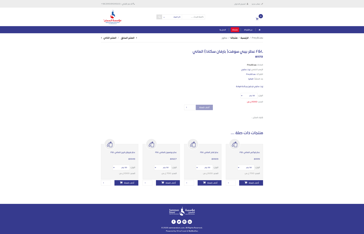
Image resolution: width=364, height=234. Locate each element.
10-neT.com (181, 230)
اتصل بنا (223, 29)
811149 (131, 159)
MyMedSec (193, 230)
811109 (215, 159)
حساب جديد (256, 3)
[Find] (159, 16)
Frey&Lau (252, 64)
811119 (257, 159)
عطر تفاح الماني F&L (209, 152)
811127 (173, 159)
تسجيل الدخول (240, 3)
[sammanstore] (112, 16)
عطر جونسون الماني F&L (166, 152)
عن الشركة (248, 29)
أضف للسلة (204, 107)
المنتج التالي (120, 38)
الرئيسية (245, 38)
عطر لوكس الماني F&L (250, 152)
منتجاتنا (235, 29)
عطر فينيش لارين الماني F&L (122, 152)
